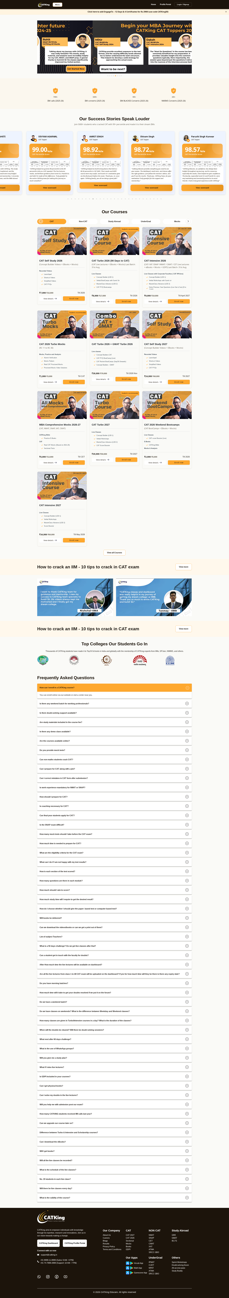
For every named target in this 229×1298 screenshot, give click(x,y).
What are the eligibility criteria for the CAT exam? (61, 853)
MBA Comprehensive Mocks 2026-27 (60, 424)
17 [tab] (125, 199)
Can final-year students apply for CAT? (57, 815)
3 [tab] (75, 199)
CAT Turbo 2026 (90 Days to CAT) (110, 260)
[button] (188, 221)
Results (106, 1244)
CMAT (151, 1244)
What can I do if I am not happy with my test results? (63, 862)
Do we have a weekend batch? (53, 1002)
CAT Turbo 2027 (101, 424)
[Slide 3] (113, 75)
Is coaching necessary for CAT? (54, 806)
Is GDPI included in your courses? (55, 1077)
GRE (174, 1235)
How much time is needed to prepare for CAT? (60, 843)
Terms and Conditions (112, 1249)
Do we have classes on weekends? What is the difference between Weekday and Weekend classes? (85, 1011)
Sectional (130, 1241)
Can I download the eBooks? (53, 1142)
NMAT (151, 1235)
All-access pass (178, 1268)
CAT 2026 (130, 1238)
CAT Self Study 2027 (155, 344)
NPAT (151, 1268)
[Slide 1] (109, 75)
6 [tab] (86, 199)
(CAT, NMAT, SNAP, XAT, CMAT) (52, 428)
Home (153, 4)
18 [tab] (129, 199)
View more (183, 567)
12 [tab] (107, 199)
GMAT (174, 1238)
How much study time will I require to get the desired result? (66, 899)
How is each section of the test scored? (57, 871)
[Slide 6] (119, 75)
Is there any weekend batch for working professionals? (64, 704)
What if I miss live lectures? (52, 1067)
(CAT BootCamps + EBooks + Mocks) (160, 428)
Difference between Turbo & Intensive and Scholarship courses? (69, 1132)
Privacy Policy (109, 1247)
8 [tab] (93, 199)
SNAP (151, 1238)
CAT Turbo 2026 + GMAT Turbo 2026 (112, 344)
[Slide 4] (115, 75)
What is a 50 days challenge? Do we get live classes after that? (68, 946)
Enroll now (73, 298)
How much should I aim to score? (55, 890)
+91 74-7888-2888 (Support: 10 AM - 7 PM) (58, 1263)
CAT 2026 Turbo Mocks (52, 344)
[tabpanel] (51, 162)
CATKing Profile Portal (75, 1243)
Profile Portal (165, 4)
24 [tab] (150, 199)
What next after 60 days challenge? (55, 1039)
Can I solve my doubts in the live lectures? (59, 1095)
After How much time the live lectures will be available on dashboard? (71, 965)
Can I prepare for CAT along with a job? (57, 769)
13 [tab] (111, 199)
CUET (151, 1265)
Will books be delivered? (51, 918)
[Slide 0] (107, 75)
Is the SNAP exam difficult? (52, 825)
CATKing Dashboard (48, 1243)
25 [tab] (154, 199)
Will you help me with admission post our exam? (61, 1105)
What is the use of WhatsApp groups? (57, 1049)
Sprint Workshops (179, 1262)
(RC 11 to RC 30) (46, 348)
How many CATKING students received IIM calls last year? (66, 1114)
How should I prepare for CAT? (54, 797)
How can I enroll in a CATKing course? (57, 688)
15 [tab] (118, 199)
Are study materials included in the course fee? (61, 722)
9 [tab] (96, 199)
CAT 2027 (130, 1235)
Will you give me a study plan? (53, 1058)
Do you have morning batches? (54, 983)
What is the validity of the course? (55, 1198)
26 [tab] (157, 199)
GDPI (128, 1249)
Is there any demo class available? (55, 732)
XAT (150, 1247)
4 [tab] (79, 199)
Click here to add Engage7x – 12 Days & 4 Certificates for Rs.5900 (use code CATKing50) (68, 11)
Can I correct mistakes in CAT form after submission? (64, 778)
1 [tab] (68, 199)
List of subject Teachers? (51, 937)
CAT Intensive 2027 (50, 505)
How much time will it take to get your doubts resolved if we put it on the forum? (75, 993)
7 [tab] (89, 199)
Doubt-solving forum (180, 1265)
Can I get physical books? (51, 1086)
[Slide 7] (121, 75)
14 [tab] (114, 199)
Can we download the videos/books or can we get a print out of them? (71, 927)
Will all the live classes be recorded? (56, 1160)
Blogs (105, 1241)
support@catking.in (49, 1255)
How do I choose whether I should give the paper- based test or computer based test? (78, 909)
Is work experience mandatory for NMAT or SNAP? (62, 788)
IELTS (174, 1241)
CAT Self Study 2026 (50, 260)
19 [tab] (132, 199)
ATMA (151, 1249)
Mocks (128, 1244)
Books (128, 1247)
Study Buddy (177, 1271)
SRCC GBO (154, 1252)
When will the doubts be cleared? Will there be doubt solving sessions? (72, 1030)
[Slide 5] (117, 75)
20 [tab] (136, 199)
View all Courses (114, 553)
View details (49, 299)
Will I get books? (47, 1151)
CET (151, 1241)
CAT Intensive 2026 (155, 260)
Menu (57, 5)
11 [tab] (104, 199)
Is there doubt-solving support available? (58, 713)
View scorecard (48, 188)
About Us (107, 1235)
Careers (106, 1238)
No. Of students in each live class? (55, 1179)
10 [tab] (100, 199)
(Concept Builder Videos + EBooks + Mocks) (58, 264)
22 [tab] (143, 199)
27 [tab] (161, 199)
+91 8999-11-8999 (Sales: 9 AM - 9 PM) (57, 1260)
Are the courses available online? (55, 741)
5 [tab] (82, 199)
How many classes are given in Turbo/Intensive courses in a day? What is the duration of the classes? (85, 1021)
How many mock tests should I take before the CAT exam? (66, 834)
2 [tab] (71, 199)
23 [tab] (147, 199)
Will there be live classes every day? (56, 1188)
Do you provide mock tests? (52, 750)
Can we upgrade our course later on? (56, 1123)
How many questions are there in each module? (61, 881)
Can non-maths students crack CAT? (56, 760)
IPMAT (151, 1262)
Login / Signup (183, 4)
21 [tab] (139, 199)
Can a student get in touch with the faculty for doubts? (64, 955)
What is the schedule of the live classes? (58, 1170)
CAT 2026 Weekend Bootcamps (162, 424)
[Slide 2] (111, 75)
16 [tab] (121, 199)
